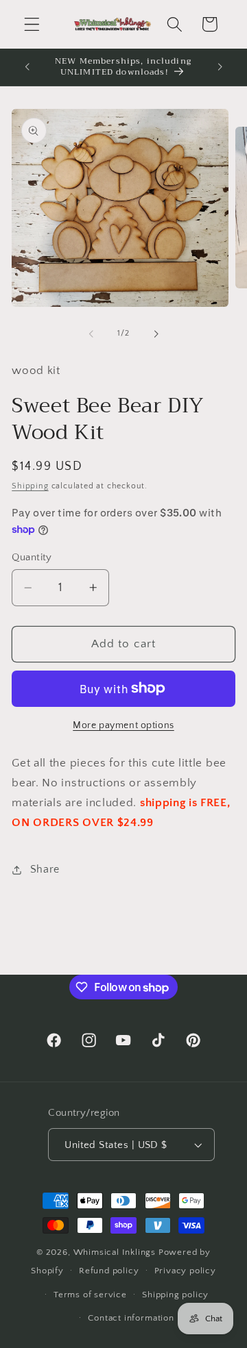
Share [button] (45, 869)
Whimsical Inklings (114, 1252)
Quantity (32, 557)
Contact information (131, 1318)
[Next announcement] (220, 67)
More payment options (123, 725)
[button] (31, 24)
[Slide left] (91, 334)
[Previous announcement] (27, 67)
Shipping (30, 486)
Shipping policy (175, 1294)
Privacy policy (185, 1270)
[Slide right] (156, 334)
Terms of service (90, 1294)
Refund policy (109, 1270)
